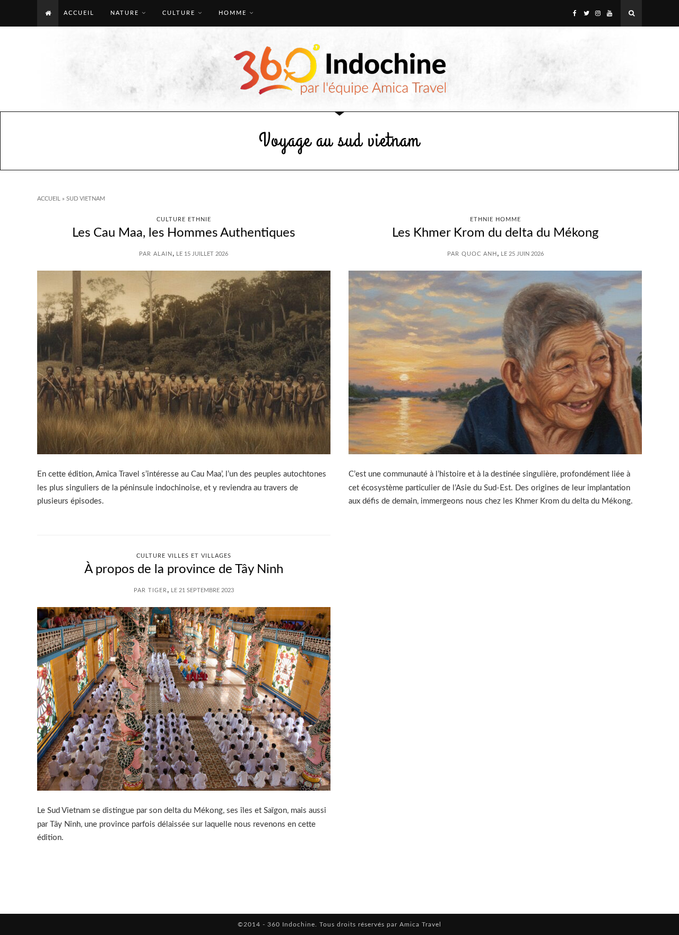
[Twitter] (586, 13)
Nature (124, 13)
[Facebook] (574, 13)
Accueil (48, 199)
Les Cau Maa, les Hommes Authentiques (183, 233)
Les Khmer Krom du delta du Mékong (495, 233)
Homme (233, 13)
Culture (178, 13)
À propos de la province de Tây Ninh (183, 569)
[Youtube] (609, 13)
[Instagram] (598, 13)
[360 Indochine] (339, 69)
